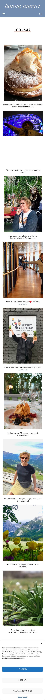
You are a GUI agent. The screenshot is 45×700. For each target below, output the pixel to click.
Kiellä (22, 680)
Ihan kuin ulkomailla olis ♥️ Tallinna (22, 302)
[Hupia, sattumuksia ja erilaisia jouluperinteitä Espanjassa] (23, 204)
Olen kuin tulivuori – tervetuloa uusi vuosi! (23, 171)
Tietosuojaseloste (22, 697)
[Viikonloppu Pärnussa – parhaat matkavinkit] (23, 401)
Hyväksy (22, 669)
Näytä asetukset (22, 691)
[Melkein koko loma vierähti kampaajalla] (24, 335)
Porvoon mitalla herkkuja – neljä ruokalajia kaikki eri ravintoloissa (23, 105)
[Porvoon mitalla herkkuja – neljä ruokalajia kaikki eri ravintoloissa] (23, 72)
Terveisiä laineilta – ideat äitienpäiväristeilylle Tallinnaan (23, 631)
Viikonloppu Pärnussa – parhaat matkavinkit (23, 434)
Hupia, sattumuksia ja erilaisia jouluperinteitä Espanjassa (23, 237)
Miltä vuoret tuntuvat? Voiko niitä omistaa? (23, 565)
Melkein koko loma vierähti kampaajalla (22, 367)
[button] (41, 643)
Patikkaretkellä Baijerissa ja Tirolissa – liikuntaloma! (23, 500)
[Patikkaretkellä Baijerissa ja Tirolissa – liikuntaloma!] (24, 466)
